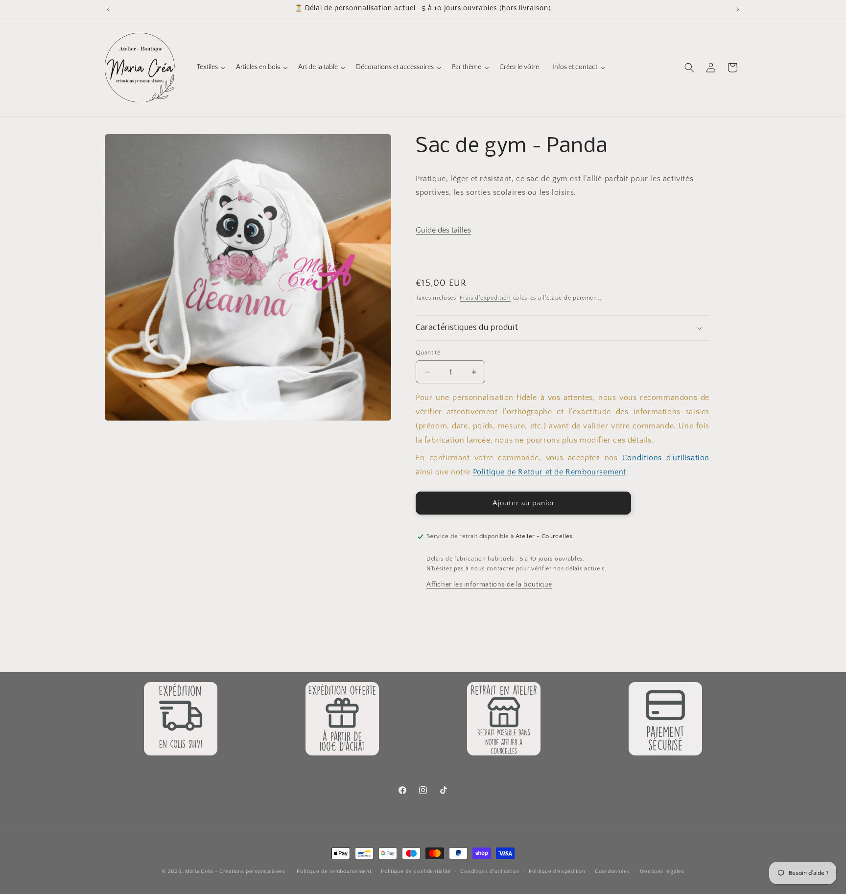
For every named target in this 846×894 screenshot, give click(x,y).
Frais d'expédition (485, 298)
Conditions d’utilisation (489, 871)
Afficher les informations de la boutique (489, 584)
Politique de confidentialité (416, 871)
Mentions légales (661, 871)
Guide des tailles (443, 230)
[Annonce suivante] (738, 9)
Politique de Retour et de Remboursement (549, 472)
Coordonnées (612, 871)
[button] (689, 67)
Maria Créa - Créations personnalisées (235, 871)
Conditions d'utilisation (665, 457)
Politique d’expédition (557, 871)
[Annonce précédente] (108, 9)
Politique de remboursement (334, 871)
